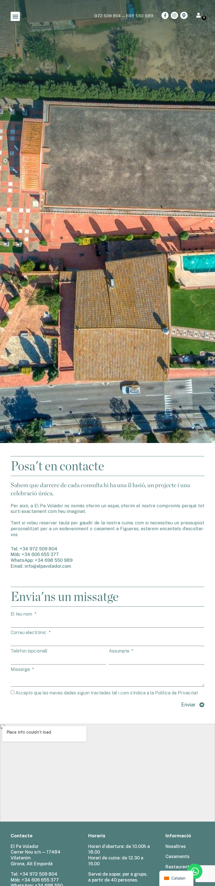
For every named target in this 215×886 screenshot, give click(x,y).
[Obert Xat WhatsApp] (194, 871)
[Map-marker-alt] (184, 15)
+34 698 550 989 (54, 560)
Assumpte (119, 651)
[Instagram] (174, 15)
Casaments (177, 856)
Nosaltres (175, 846)
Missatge (21, 669)
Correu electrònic (29, 632)
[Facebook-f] (165, 15)
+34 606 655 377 (40, 554)
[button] (15, 16)
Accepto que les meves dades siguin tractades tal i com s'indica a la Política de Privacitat (106, 693)
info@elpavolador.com (48, 566)
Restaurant (177, 866)
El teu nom (22, 614)
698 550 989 (139, 15)
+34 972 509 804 (38, 549)
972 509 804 (107, 15)
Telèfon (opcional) (29, 651)
